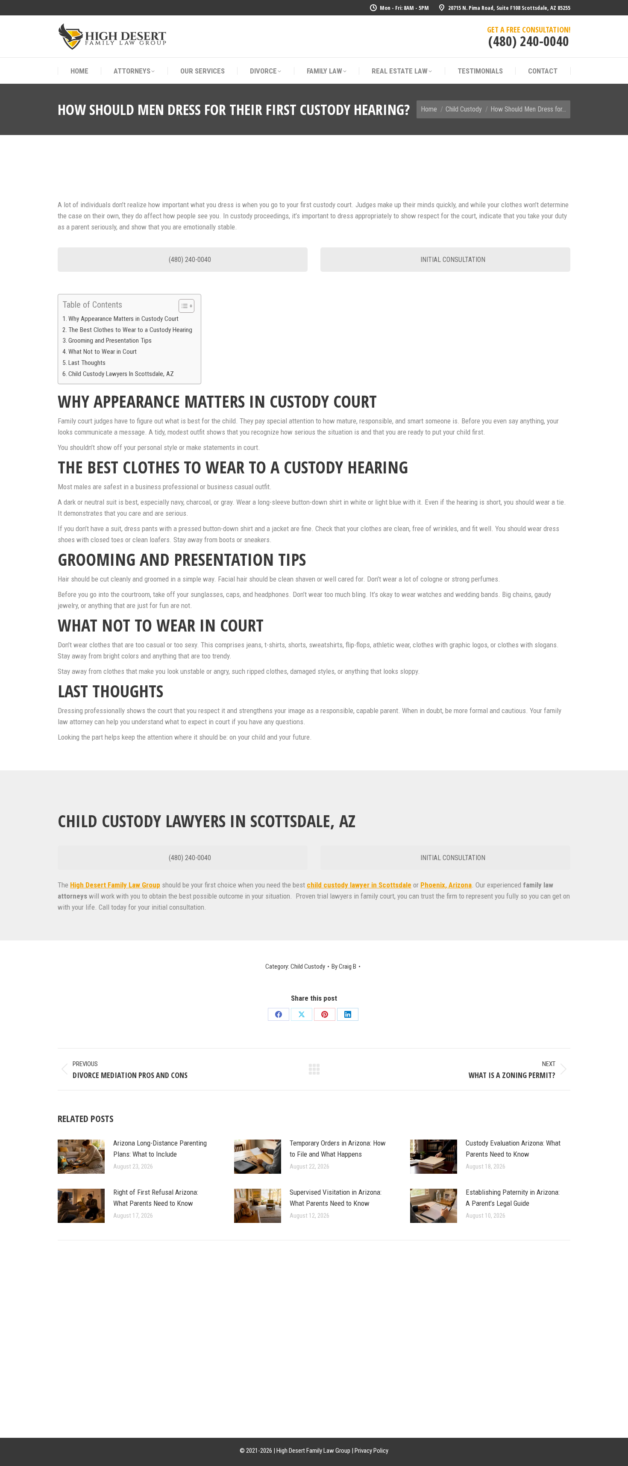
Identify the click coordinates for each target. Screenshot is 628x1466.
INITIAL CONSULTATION (452, 260)
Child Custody (308, 966)
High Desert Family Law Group (115, 885)
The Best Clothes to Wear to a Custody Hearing (130, 330)
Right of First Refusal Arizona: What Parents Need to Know (155, 1197)
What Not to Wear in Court (102, 351)
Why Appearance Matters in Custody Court (123, 319)
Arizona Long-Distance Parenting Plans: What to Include (160, 1148)
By (344, 966)
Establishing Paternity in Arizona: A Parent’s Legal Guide (513, 1197)
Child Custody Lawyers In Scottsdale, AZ (121, 374)
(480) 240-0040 (528, 41)
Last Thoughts (87, 363)
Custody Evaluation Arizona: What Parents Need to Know (513, 1148)
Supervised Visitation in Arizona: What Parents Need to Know (335, 1197)
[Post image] (81, 1157)
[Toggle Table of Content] (182, 306)
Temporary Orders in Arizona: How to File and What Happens (338, 1148)
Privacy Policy (371, 1450)
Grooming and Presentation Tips (110, 340)
